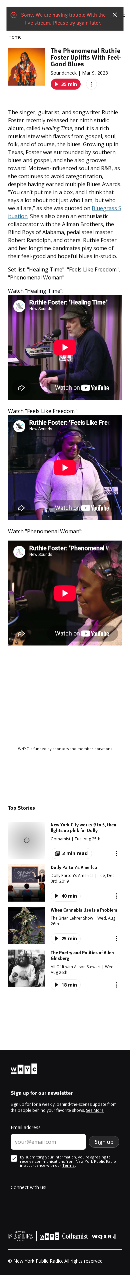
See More (95, 1110)
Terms (68, 1165)
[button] (65, 840)
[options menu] (91, 84)
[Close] (115, 14)
